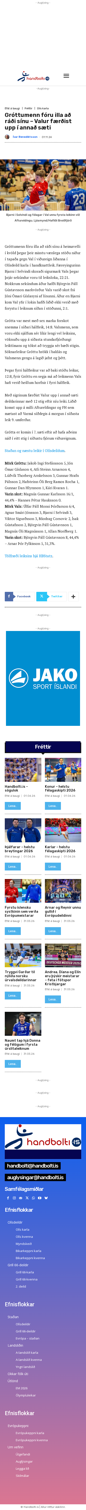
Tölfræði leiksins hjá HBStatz (28, 555)
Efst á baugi (12, 108)
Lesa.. (12, 806)
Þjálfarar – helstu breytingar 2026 (20, 849)
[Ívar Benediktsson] (8, 136)
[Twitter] (27, 1198)
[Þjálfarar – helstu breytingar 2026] (23, 830)
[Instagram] (14, 1198)
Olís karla (43, 108)
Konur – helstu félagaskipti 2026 (60, 789)
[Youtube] (40, 1198)
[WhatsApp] (33, 1198)
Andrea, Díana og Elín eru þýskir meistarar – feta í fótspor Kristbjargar (63, 978)
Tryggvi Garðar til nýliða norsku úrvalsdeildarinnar (21, 976)
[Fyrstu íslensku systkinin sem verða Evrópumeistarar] (23, 891)
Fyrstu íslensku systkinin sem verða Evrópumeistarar (21, 912)
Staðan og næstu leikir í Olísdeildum (34, 450)
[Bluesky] (46, 1198)
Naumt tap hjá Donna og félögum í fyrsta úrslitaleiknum (22, 1045)
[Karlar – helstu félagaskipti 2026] (63, 830)
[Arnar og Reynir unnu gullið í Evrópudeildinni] (63, 891)
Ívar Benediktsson (25, 137)
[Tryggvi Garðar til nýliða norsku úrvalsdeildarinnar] (23, 955)
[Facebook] (8, 1198)
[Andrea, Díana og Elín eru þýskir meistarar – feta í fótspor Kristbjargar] (63, 955)
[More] (73, 596)
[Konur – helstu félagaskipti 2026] (63, 770)
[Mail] (20, 1198)
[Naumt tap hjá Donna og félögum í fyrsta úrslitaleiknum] (23, 1024)
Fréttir (28, 108)
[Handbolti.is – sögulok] (23, 770)
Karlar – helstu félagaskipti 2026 (60, 849)
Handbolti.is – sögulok (16, 789)
